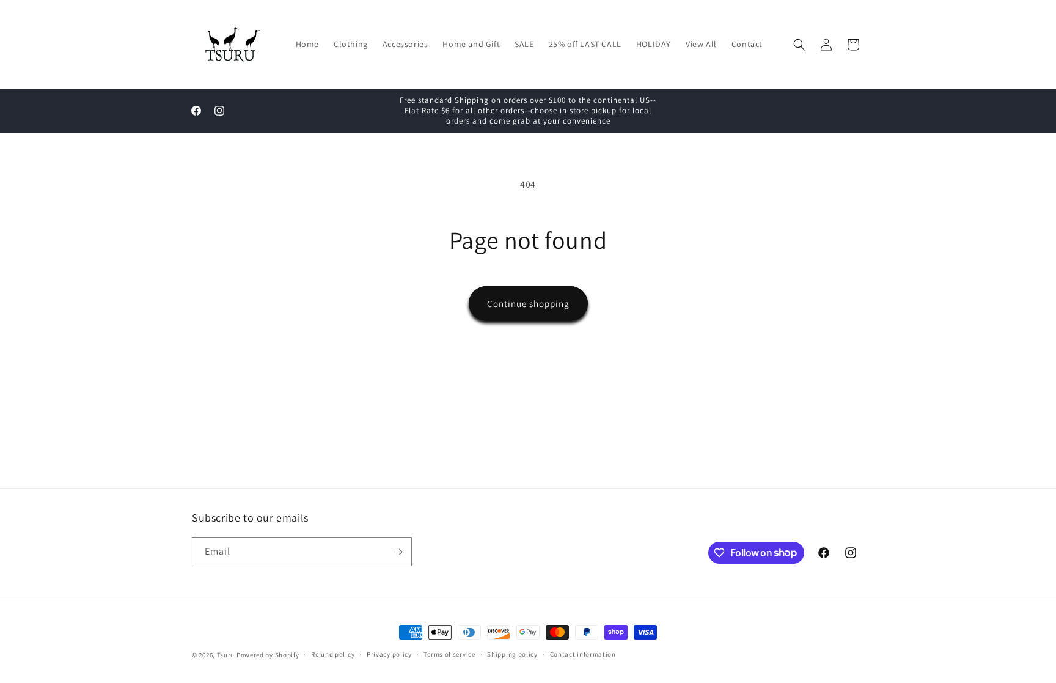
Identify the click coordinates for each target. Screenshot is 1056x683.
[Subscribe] (397, 551)
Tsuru (226, 655)
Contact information (583, 654)
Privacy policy (389, 654)
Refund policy (332, 654)
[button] (799, 44)
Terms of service (449, 654)
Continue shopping (528, 303)
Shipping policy (512, 654)
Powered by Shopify (268, 655)
